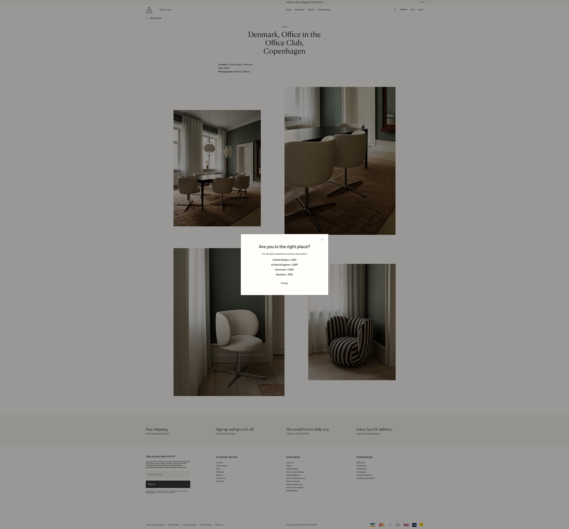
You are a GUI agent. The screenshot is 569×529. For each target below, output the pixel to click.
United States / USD (284, 260)
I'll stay (284, 283)
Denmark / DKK (284, 270)
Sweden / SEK (284, 274)
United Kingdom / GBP (284, 265)
